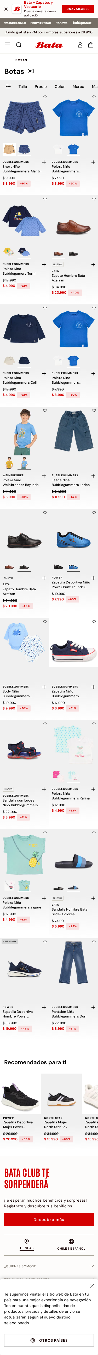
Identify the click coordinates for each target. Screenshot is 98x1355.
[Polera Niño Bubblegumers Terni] (24, 219)
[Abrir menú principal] (7, 45)
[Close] (91, 1286)
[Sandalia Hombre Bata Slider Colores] (73, 853)
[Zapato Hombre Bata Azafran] (73, 219)
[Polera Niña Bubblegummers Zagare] (24, 853)
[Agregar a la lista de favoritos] (45, 97)
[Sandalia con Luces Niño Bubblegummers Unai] (24, 744)
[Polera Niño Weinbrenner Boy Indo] (24, 431)
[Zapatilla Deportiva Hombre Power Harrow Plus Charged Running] (24, 962)
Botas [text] (21, 60)
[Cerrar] (6, 9)
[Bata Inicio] (49, 45)
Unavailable (78, 9)
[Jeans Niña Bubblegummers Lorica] (73, 431)
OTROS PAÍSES (53, 1340)
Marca (78, 86)
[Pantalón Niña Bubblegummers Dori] (73, 962)
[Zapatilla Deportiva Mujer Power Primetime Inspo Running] (20, 1094)
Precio (41, 86)
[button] (91, 45)
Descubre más (48, 1219)
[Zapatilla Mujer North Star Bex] (61, 1094)
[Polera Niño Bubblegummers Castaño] (73, 117)
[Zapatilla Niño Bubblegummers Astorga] (73, 642)
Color (60, 86)
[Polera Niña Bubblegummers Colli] (24, 328)
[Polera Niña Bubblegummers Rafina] (73, 744)
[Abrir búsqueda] (19, 45)
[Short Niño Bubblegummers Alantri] (24, 117)
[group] (49, 71)
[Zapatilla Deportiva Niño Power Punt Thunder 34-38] (73, 533)
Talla (23, 86)
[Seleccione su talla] (44, 162)
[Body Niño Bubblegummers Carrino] (24, 642)
